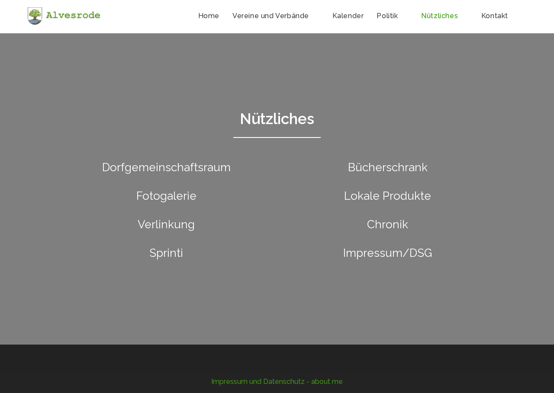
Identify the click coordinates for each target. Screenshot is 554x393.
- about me (324, 381)
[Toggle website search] (524, 16)
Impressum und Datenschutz (258, 381)
